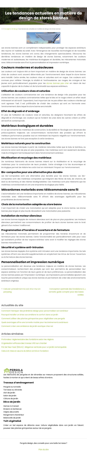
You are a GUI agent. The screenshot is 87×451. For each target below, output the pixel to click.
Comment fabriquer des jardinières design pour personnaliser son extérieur (34, 311)
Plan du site (44, 449)
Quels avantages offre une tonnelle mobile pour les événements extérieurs (34, 322)
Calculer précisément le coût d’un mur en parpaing (21, 290)
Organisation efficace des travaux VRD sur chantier (24, 343)
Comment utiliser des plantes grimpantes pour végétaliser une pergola (33, 318)
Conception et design (11, 29)
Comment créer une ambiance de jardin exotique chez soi (27, 326)
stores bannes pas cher (57, 83)
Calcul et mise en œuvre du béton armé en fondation (25, 351)
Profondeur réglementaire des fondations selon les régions (27, 339)
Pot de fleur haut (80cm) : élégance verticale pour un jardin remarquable (33, 347)
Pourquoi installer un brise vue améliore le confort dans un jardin (29, 314)
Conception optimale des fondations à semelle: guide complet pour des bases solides (66, 292)
